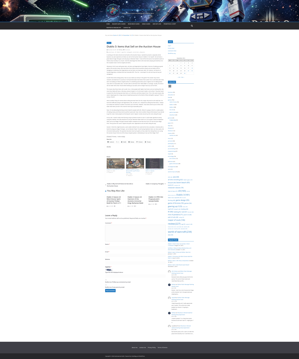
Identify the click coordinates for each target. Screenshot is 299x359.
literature (170, 130)
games (169, 100)
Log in (169, 45)
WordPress (142, 356)
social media (179, 226)
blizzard (172, 183)
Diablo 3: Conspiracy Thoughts (155, 184)
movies (170, 133)
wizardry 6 (172, 115)
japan (169, 123)
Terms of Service (162, 347)
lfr (170, 212)
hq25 (170, 209)
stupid (169, 154)
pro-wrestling (171, 148)
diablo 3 (109, 42)
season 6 (189, 224)
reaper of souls (176, 220)
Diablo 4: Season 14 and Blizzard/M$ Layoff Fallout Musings (133, 171)
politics (170, 146)
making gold (129, 52)
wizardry (177, 228)
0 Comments (127, 49)
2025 (170, 177)
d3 (115, 52)
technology (171, 156)
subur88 (174, 297)
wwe (170, 235)
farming (171, 200)
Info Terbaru (175, 271)
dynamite (178, 197)
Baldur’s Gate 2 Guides (119, 24)
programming (171, 151)
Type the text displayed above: (114, 272)
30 (184, 73)
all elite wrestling (175, 180)
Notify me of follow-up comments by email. (118, 282)
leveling (184, 209)
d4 (188, 191)
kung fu (177, 209)
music (169, 138)
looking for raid (180, 212)
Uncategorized (172, 166)
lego (169, 125)
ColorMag (134, 356)
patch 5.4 (187, 215)
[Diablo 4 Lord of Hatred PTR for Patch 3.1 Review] (155, 163)
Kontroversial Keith (136, 9)
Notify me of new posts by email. (115, 287)
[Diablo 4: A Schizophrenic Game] (116, 163)
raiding (181, 217)
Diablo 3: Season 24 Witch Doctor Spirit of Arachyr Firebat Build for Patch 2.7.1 (114, 200)
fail (184, 197)
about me (134, 347)
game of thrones (174, 163)
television (170, 161)
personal (170, 141)
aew (176, 177)
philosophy (171, 143)
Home (108, 24)
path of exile (173, 112)
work (169, 169)
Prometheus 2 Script (170, 24)
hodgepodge (173, 120)
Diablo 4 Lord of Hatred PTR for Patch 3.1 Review (154, 170)
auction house (111, 52)
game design (182, 200)
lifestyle (170, 128)
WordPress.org (172, 53)
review (174, 223)
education (170, 95)
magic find (123, 52)
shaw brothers (172, 226)
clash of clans (173, 102)
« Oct (179, 77)
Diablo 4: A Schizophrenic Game (115, 169)
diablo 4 (172, 107)
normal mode (136, 52)
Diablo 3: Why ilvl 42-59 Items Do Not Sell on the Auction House (120, 185)
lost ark (171, 109)
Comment (108, 223)
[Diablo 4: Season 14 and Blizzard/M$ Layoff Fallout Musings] (135, 163)
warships (170, 228)
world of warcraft (172, 172)
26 (169, 73)
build (170, 185)
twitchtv (186, 226)
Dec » (182, 77)
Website (107, 259)
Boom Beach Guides (134, 24)
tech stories (173, 158)
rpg (183, 224)
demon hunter (172, 195)
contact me (126, 27)
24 (188, 70)
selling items (142, 52)
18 (192, 68)
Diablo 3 (118, 52)
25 (192, 70)
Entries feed (171, 48)
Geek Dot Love (157, 24)
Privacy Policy (152, 347)
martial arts (173, 135)
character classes (175, 188)
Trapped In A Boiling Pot (113, 27)
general (170, 118)
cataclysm (177, 185)
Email (107, 252)
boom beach (183, 182)
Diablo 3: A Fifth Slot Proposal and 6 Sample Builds (156, 199)
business (170, 92)
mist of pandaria (175, 215)
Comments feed (172, 51)
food (169, 97)
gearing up (175, 206)
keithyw (174, 284)
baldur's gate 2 (188, 180)
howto (185, 206)
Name (107, 244)
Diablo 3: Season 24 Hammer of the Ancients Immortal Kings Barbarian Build (135, 200)
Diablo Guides (146, 24)
